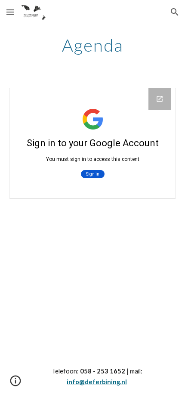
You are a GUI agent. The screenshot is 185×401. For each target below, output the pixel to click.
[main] (92, 45)
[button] (10, 12)
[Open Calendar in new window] (159, 99)
